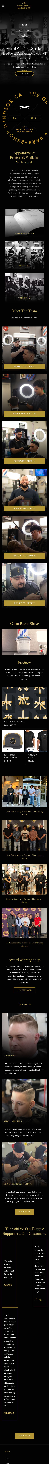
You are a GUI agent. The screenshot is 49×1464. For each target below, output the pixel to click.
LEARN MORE (24, 990)
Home (7, 1458)
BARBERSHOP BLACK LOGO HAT (11, 756)
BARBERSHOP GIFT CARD (14, 721)
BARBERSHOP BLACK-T (33, 756)
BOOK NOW (24, 1212)
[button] (3, 5)
